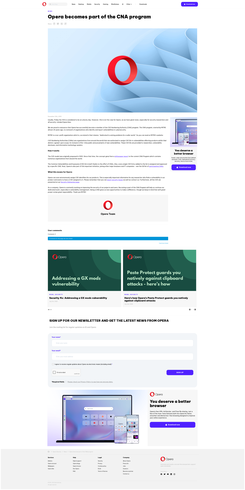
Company (126, 457)
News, (52, 294)
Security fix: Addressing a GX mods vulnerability (78, 297)
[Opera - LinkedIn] (171, 474)
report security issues (115, 180)
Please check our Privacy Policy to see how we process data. (90, 382)
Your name (56, 337)
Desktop (81, 4)
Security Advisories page (70, 182)
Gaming (105, 4)
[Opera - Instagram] (174, 474)
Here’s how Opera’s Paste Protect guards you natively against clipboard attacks (156, 299)
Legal (100, 457)
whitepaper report (121, 156)
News (73, 4)
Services (51, 457)
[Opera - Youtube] (168, 474)
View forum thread (163, 243)
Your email (56, 351)
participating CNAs (156, 166)
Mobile (89, 4)
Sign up (179, 372)
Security (97, 4)
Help (74, 457)
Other (128, 4)
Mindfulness (115, 4)
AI (122, 4)
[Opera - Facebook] (161, 474)
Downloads (143, 4)
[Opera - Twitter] (164, 474)
